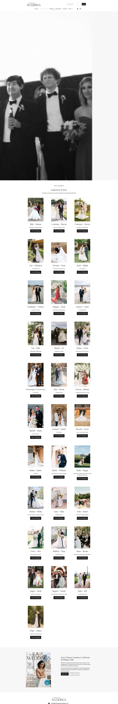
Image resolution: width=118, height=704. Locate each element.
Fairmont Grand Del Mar (35, 594)
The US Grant (35, 392)
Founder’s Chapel (31, 514)
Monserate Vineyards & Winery (35, 227)
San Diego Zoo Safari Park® (82, 227)
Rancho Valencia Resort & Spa (59, 310)
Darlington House (59, 514)
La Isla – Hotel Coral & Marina (82, 432)
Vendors (65, 9)
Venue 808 (35, 473)
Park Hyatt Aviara (35, 433)
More (70, 9)
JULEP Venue (59, 432)
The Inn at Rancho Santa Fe (35, 554)
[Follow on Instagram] (77, 9)
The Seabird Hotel (82, 310)
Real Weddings (44, 9)
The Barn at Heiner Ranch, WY (59, 268)
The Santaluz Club (35, 268)
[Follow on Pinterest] (80, 9)
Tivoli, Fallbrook (82, 268)
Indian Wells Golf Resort (78, 473)
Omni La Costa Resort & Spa (59, 227)
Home (36, 9)
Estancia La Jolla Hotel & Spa (35, 633)
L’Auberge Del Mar (59, 392)
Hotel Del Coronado (36, 310)
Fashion (51, 9)
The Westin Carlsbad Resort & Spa (82, 392)
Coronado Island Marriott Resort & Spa (59, 594)
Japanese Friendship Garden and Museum (82, 554)
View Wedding (35, 231)
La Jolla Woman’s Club (82, 594)
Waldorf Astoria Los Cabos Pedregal (59, 473)
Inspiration (58, 9)
